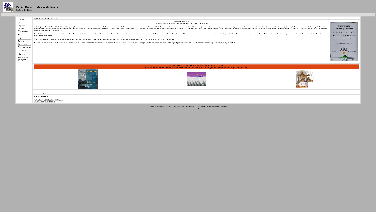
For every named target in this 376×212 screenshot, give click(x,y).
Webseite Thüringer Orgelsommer (44, 102)
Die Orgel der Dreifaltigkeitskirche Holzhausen (48, 100)
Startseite (36, 18)
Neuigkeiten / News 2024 (44, 18)
